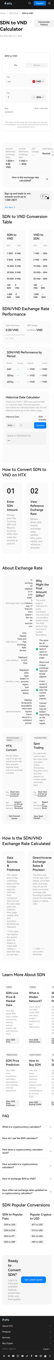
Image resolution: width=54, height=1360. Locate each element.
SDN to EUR (9, 1230)
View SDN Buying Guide (35, 1103)
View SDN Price (10, 1041)
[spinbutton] (18, 81)
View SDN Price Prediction (10, 1103)
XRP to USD (37, 1242)
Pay (15, 65)
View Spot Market (38, 817)
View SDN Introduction (34, 1041)
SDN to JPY (9, 1236)
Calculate (40, 425)
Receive (37, 65)
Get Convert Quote (14, 817)
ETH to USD (37, 1230)
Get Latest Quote (33, 1279)
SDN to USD (9, 1224)
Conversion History (44, 23)
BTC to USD (37, 1224)
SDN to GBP (9, 1242)
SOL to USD (37, 1236)
